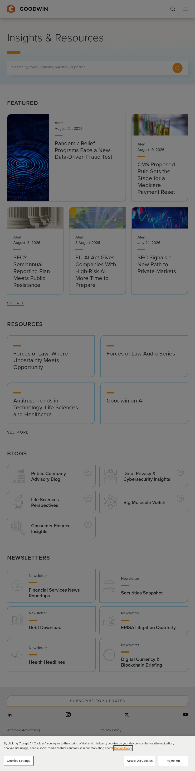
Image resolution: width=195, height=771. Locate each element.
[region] (97, 753)
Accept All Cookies (140, 760)
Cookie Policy (123, 748)
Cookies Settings (18, 760)
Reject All (173, 760)
